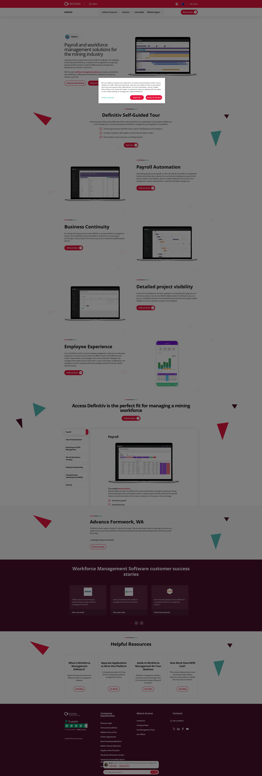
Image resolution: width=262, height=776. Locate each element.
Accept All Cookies (154, 97)
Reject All (136, 97)
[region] (131, 91)
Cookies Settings (107, 97)
